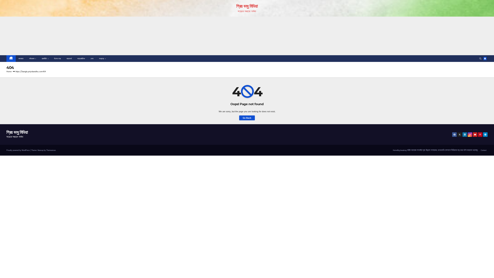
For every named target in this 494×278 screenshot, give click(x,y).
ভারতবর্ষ (69, 58)
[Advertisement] (247, 36)
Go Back (247, 117)
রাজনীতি (44, 58)
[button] (480, 58)
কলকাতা (21, 58)
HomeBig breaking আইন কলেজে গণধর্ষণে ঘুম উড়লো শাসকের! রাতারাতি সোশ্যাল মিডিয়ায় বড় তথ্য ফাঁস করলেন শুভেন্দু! (435, 150)
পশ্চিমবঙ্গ (32, 58)
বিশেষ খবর (57, 58)
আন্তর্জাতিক (81, 58)
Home (9, 71)
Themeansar (51, 150)
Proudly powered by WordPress (18, 150)
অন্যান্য (102, 58)
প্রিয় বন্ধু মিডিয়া (247, 6)
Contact (484, 150)
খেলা (92, 58)
